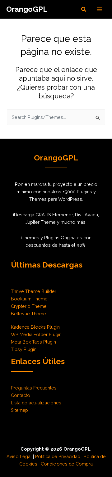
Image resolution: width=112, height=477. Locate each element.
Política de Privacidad (57, 456)
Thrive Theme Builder (33, 291)
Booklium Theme (29, 298)
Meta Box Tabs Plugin (33, 341)
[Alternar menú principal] (99, 9)
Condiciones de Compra (67, 463)
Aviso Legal (19, 456)
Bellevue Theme (28, 313)
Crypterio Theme (29, 306)
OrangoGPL (27, 9)
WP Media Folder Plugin (36, 334)
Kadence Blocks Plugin (35, 327)
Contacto (20, 395)
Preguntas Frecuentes (34, 387)
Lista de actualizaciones (36, 402)
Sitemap (19, 410)
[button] (84, 9)
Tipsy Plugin (23, 349)
